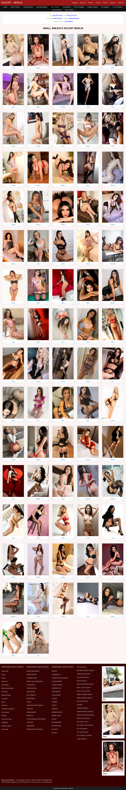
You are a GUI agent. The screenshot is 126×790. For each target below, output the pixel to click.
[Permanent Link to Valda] (112, 128)
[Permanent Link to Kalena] (13, 599)
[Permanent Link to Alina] (88, 324)
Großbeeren (4, 722)
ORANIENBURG (31, 712)
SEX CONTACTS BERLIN (84, 735)
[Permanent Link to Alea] (13, 324)
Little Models (118, 7)
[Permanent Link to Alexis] (112, 599)
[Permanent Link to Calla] (88, 403)
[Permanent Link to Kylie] (88, 559)
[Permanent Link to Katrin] (63, 167)
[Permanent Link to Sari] (13, 481)
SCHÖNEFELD (56, 674)
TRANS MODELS (82, 739)
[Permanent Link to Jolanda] (112, 246)
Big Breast (67, 7)
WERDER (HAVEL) (57, 712)
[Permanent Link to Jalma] (88, 50)
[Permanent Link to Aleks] (63, 285)
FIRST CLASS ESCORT (84, 687)
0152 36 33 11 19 (71, 15)
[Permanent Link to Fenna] (38, 363)
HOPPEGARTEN (31, 674)
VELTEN (54, 705)
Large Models (57, 10)
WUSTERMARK (56, 726)
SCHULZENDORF (57, 681)
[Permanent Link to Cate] (38, 520)
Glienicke (4, 715)
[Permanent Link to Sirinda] (38, 128)
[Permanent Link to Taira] (88, 520)
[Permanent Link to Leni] (38, 246)
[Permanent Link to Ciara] (112, 50)
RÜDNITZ (54, 671)
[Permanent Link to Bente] (112, 481)
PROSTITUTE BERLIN (83, 718)
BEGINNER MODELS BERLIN (85, 670)
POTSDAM (30, 722)
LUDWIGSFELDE (32, 688)
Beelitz (3, 674)
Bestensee (4, 681)
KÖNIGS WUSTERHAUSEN (35, 681)
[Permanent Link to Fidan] (13, 285)
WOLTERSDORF (56, 722)
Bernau (3, 678)
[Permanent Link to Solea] (13, 442)
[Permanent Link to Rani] (63, 403)
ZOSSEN (54, 733)
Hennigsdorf (4, 729)
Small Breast (55, 7)
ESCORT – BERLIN (11, 2)
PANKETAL (30, 715)
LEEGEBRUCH (31, 685)
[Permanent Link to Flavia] (63, 50)
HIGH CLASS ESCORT (83, 691)
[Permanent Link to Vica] (112, 520)
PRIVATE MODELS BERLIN (85, 711)
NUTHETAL (30, 709)
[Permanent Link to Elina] (13, 89)
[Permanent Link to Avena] (63, 207)
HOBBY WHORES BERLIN (84, 694)
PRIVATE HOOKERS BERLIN (85, 715)
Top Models (105, 7)
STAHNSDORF (56, 691)
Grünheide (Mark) (6, 726)
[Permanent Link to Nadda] (38, 481)
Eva (104, 699)
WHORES (79, 704)
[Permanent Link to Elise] (63, 246)
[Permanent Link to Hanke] (88, 442)
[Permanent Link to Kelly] (38, 324)
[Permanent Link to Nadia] (88, 285)
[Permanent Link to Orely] (13, 50)
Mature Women (42, 7)
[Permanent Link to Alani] (13, 363)
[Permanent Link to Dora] (88, 167)
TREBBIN (54, 702)
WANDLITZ (55, 709)
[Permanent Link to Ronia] (63, 442)
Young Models (28, 7)
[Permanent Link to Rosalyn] (88, 481)
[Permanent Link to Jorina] (13, 167)
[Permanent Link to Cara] (63, 481)
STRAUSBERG (56, 695)
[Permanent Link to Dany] (38, 285)
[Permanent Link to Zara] (63, 128)
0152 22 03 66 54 (57, 15)
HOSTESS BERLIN (82, 701)
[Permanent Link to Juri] (38, 638)
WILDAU (54, 719)
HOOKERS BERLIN (82, 708)
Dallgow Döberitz (6, 695)
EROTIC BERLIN (82, 681)
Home (5, 7)
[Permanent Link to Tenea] (63, 599)
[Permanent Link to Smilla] (38, 559)
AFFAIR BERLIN (81, 667)
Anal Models (69, 10)
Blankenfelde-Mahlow (7, 688)
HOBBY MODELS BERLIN (84, 698)
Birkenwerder (5, 685)
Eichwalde (4, 698)
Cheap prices (15, 7)
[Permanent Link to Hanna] (112, 207)
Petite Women (79, 7)
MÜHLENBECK (31, 698)
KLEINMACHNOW (32, 678)
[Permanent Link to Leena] (112, 403)
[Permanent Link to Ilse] (88, 599)
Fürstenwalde (5, 712)
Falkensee (4, 705)
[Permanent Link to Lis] (112, 559)
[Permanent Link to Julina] (13, 246)
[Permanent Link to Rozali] (13, 207)
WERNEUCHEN (56, 715)
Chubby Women (92, 7)
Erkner (3, 702)
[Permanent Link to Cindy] (13, 128)
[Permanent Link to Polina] (13, 559)
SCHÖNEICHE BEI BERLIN (60, 678)
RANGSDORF (31, 726)
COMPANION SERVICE (84, 674)
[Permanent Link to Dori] (112, 363)
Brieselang (4, 691)
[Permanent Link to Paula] (13, 403)
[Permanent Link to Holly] (112, 324)
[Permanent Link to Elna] (63, 324)
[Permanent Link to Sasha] (38, 167)
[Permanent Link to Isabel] (88, 363)
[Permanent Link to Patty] (88, 89)
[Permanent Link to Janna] (38, 50)
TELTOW (54, 698)
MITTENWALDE (31, 695)
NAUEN (29, 702)
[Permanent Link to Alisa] (63, 520)
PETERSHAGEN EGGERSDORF (36, 719)
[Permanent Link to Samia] (63, 363)
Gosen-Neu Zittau (6, 719)
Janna (105, 773)
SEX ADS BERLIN (82, 728)
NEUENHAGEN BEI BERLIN (35, 705)
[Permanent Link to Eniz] (13, 520)
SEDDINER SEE (56, 688)
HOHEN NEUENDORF (33, 671)
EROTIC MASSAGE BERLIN (85, 684)
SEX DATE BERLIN (82, 732)
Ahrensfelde (4, 671)
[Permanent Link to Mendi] (112, 167)
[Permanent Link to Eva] (113, 682)
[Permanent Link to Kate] (112, 89)
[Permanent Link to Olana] (88, 207)
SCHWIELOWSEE (57, 685)
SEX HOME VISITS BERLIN (85, 725)
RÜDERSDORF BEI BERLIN (35, 729)
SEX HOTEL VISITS (83, 722)
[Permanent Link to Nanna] (88, 128)
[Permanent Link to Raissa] (112, 285)
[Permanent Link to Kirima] (112, 442)
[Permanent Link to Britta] (63, 559)
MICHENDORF (31, 691)
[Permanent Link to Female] (63, 89)
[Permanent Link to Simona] (38, 207)
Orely (105, 736)
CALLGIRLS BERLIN (83, 677)
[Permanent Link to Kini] (38, 403)
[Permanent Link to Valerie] (38, 442)
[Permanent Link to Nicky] (88, 246)
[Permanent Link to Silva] (13, 638)
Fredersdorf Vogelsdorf (7, 709)
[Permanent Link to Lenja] (38, 599)
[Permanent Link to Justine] (38, 89)
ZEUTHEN (55, 729)
